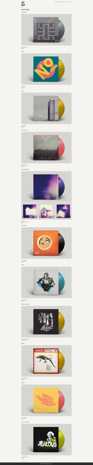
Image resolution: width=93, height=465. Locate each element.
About (67, 1)
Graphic (60, 1)
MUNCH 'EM (47, 463)
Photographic (63, 1)
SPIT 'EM (51, 463)
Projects (56, 1)
